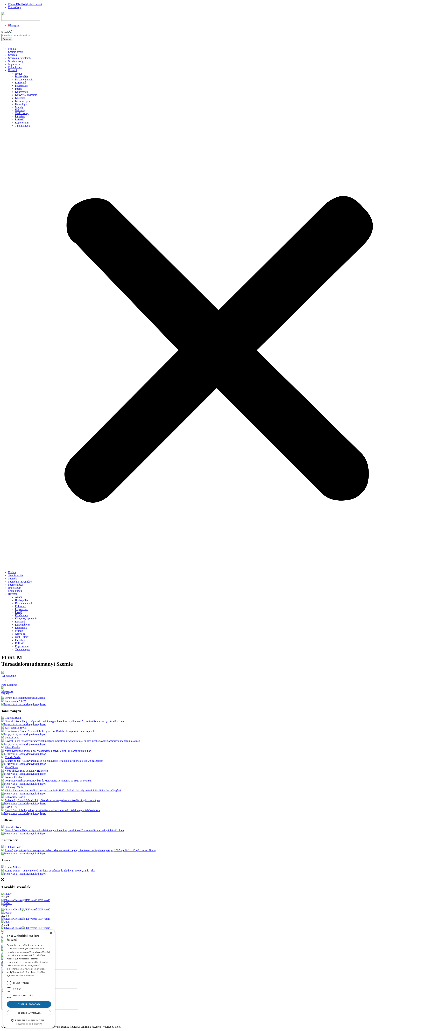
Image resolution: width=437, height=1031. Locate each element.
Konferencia (21, 91)
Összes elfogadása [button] (29, 1004)
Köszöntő (20, 97)
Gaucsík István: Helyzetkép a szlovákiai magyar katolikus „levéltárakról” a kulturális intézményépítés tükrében (64, 721)
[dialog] (29, 979)
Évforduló (20, 82)
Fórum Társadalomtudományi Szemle (25, 697)
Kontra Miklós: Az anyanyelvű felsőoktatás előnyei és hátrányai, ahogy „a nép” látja (50, 870)
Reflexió (19, 119)
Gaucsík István (13, 717)
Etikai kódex (15, 67)
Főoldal (12, 48)
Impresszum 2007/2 (15, 701)
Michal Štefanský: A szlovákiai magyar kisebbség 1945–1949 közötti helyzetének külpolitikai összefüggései (63, 790)
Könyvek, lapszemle (26, 94)
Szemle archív (15, 51)
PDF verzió (43, 900)
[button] (218, 349)
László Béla (11, 806)
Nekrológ (20, 110)
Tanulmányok (22, 125)
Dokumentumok (24, 79)
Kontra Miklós (12, 867)
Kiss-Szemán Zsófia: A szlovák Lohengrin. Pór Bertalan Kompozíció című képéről (49, 731)
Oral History (22, 113)
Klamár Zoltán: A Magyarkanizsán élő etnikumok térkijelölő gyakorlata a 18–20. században (54, 760)
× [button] (51, 933)
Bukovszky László (15, 796)
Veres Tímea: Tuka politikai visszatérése (26, 770)
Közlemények (22, 101)
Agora (18, 73)
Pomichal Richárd (14, 777)
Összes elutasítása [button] (29, 1013)
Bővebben (29, 975)
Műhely (19, 107)
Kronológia (21, 104)
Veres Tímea (11, 767)
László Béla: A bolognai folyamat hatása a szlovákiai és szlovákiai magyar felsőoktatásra (52, 810)
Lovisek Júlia (12, 737)
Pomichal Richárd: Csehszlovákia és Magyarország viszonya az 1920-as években (48, 780)
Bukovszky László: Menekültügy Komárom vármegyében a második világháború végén (52, 800)
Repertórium (22, 122)
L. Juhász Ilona (13, 847)
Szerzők (12, 54)
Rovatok (12, 70)
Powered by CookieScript (29, 1024)
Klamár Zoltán (12, 757)
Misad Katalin (12, 747)
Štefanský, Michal (14, 787)
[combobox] (17, 35)
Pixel (117, 1026)
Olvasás (17, 900)
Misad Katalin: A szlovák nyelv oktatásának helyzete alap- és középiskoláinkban (48, 750)
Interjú (18, 88)
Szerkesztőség (15, 61)
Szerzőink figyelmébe (20, 58)
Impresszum (14, 64)
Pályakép (20, 116)
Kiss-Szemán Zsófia (15, 727)
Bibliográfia (21, 76)
